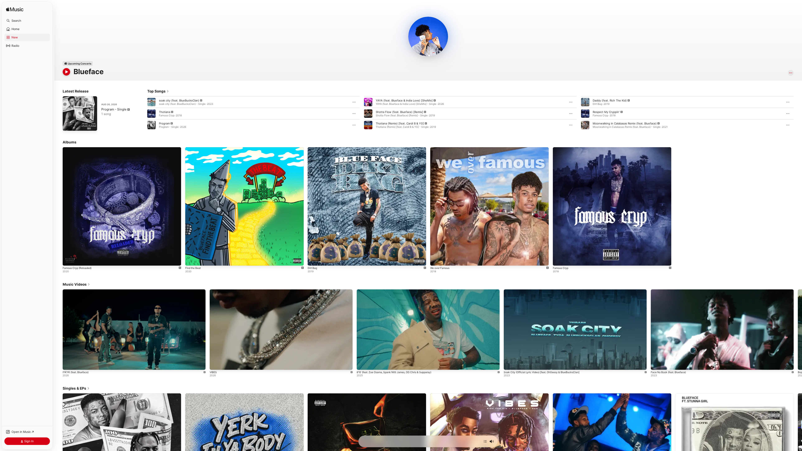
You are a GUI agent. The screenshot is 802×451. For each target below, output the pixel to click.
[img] (14, 9)
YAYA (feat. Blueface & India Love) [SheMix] (404, 100)
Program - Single (114, 109)
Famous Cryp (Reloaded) (79, 149)
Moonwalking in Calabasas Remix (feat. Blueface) (625, 123)
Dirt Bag (313, 149)
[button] (27, 20)
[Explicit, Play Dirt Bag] (313, 260)
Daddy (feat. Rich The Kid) (610, 100)
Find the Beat (194, 149)
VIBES (213, 372)
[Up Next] (485, 441)
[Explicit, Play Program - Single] (68, 125)
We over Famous (441, 149)
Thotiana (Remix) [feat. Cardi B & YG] (400, 123)
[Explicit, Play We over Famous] (435, 260)
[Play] (66, 72)
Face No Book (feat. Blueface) (668, 372)
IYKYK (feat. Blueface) (76, 372)
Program (164, 123)
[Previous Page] (143, 113)
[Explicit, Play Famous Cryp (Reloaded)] (68, 260)
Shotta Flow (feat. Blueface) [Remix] (399, 112)
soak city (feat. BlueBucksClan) (179, 100)
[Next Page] (798, 113)
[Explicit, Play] (151, 102)
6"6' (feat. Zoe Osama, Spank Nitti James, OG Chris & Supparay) (394, 372)
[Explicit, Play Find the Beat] (190, 260)
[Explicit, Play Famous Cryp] (558, 260)
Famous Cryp (561, 149)
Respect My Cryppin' (606, 112)
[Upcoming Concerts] (78, 63)
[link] (158, 91)
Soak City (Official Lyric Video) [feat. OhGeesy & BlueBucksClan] (541, 372)
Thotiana (164, 112)
